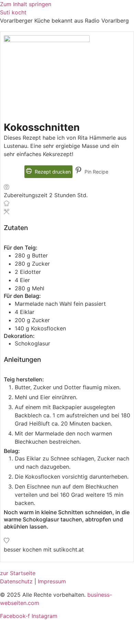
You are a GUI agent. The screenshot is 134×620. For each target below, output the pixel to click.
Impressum (52, 581)
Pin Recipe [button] (95, 172)
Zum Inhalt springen (25, 4)
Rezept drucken (52, 172)
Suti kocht (13, 12)
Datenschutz (16, 581)
